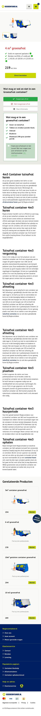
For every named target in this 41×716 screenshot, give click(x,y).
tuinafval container (10, 314)
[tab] (20, 99)
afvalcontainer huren (10, 202)
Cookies (32, 702)
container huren (30, 458)
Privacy (23, 702)
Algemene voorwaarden (10, 702)
